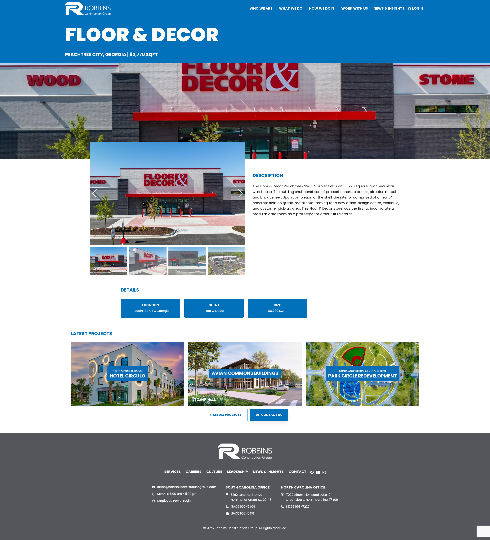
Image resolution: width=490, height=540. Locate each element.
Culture (214, 472)
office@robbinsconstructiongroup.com (186, 487)
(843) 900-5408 (243, 506)
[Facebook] (312, 472)
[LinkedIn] (318, 472)
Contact (297, 472)
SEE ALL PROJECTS (227, 415)
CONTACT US (271, 415)
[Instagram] (324, 472)
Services (172, 472)
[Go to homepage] (88, 8)
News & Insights (268, 472)
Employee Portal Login (174, 500)
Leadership (237, 472)
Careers (193, 472)
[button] (94, 193)
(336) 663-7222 (297, 506)
